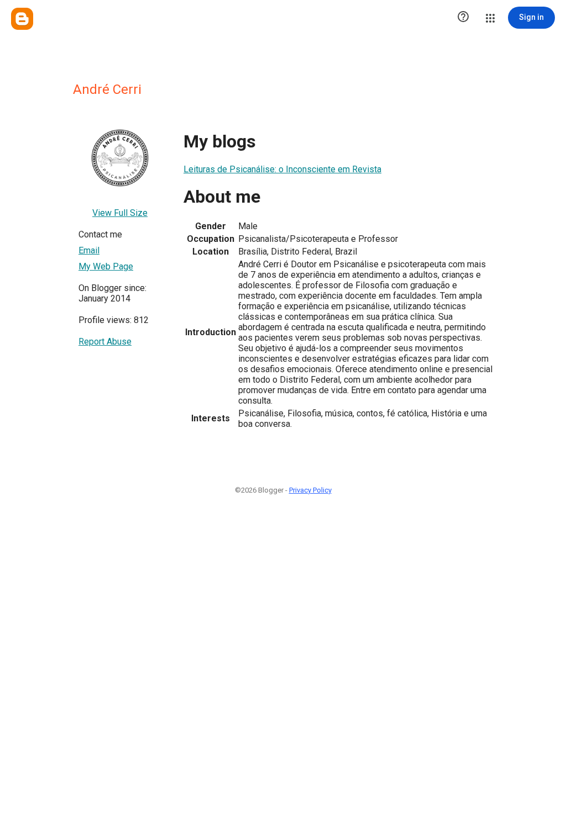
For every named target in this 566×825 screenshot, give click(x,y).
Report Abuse (105, 341)
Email (88, 250)
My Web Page (105, 266)
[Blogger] (22, 19)
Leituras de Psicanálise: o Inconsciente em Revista (282, 169)
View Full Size (120, 213)
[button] (463, 17)
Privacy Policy (310, 490)
